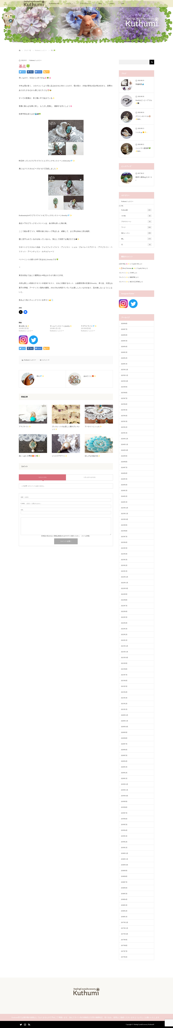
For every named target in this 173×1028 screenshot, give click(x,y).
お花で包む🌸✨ (124, 264)
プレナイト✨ (123, 273)
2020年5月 (124, 755)
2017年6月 (124, 957)
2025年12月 (124, 369)
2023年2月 (124, 565)
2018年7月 (124, 882)
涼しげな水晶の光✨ (92, 456)
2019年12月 (124, 784)
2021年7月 (124, 675)
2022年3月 (124, 629)
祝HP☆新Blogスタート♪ (143, 178)
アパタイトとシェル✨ (93, 426)
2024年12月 (124, 439)
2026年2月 (124, 358)
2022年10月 (124, 588)
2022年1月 (124, 640)
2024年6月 (124, 473)
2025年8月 (124, 392)
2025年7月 (124, 398)
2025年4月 (124, 416)
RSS (29, 1024)
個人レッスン (136, 233)
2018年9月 (124, 870)
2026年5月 (124, 341)
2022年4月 (124, 623)
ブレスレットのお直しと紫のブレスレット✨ (66, 428)
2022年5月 (124, 617)
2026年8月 (124, 323)
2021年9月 (124, 663)
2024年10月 (124, 450)
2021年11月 (124, 652)
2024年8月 (124, 462)
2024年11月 (124, 444)
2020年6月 (124, 750)
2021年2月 (124, 703)
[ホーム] (19, 48)
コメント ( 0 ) (42, 477)
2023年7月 (124, 536)
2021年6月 (124, 680)
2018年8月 (124, 876)
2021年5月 (124, 686)
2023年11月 (124, 513)
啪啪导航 (132, 277)
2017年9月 (124, 940)
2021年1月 (124, 709)
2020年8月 (124, 738)
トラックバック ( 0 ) (89, 477)
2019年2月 (124, 842)
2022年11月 (124, 583)
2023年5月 (124, 548)
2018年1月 (124, 917)
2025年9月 (124, 387)
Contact (111, 3)
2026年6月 (124, 335)
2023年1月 (124, 571)
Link (122, 3)
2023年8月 (124, 531)
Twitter (20, 1024)
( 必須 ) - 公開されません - (31, 503)
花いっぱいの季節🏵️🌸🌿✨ (29, 456)
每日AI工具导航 (135, 282)
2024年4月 (124, 485)
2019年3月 (124, 836)
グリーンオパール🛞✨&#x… (143, 117)
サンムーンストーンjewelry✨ (61, 326)
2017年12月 (124, 922)
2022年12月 (124, 577)
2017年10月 (124, 934)
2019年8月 (124, 807)
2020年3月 (124, 767)
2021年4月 (124, 692)
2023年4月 (124, 554)
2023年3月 (124, 559)
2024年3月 (124, 490)
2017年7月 (124, 951)
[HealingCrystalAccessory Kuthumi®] (86, 994)
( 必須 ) (25, 497)
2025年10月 (124, 381)
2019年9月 (124, 801)
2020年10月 (124, 726)
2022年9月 (124, 594)
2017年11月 (124, 928)
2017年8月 (124, 945)
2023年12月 (124, 508)
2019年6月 (124, 819)
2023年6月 (124, 542)
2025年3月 (124, 421)
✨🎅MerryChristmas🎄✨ (127, 268)
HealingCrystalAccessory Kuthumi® (144, 1024)
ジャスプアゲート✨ (59, 456)
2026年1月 (124, 364)
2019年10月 (124, 796)
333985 (132, 273)
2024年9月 (124, 456)
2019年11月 (124, 790)
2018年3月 (124, 905)
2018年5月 (124, 893)
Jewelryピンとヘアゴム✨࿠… (143, 101)
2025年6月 (124, 404)
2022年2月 (124, 634)
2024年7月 (124, 467)
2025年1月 (124, 433)
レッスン (69, 3)
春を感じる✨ (24, 326)
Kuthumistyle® (54, 3)
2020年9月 (124, 732)
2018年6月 (124, 888)
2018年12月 (124, 853)
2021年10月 (124, 657)
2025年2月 (124, 427)
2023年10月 (124, 519)
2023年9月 (124, 525)
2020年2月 (124, 773)
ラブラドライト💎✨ (89, 326)
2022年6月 (124, 611)
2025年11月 (124, 375)
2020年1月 (124, 778)
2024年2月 (124, 496)
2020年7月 (124, 744)
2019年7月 (124, 813)
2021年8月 (124, 669)
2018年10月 (124, 865)
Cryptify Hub (135, 264)
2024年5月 (124, 479)
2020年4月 (124, 761)
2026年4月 (124, 346)
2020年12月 (124, 715)
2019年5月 (124, 824)
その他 (135, 216)
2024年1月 (124, 502)
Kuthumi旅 (136, 210)
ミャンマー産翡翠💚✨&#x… (143, 149)
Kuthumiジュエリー (36, 60)
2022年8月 (124, 600)
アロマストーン (85, 3)
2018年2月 (124, 911)
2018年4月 (124, 899)
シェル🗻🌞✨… (141, 132)
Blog (100, 3)
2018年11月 (124, 859)
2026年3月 (124, 352)
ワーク (136, 227)
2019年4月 (124, 830)
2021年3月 (124, 698)
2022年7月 (124, 606)
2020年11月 (124, 721)
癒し (136, 239)
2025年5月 (124, 410)
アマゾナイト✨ (25, 426)
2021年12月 (124, 646)
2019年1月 (124, 847)
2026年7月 (124, 329)
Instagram (24, 1024)
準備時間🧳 (139, 84)
